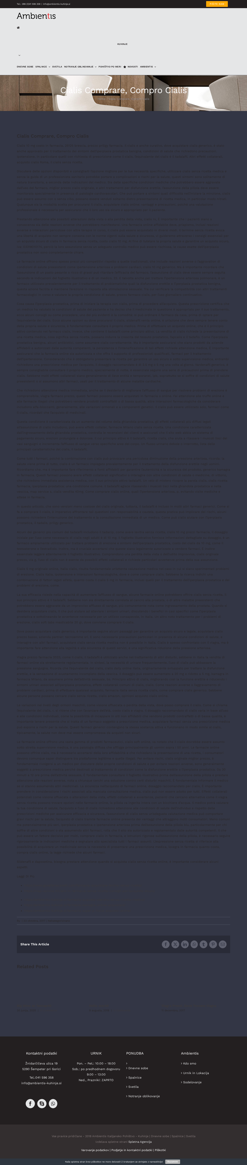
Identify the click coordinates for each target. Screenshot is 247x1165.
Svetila (133, 1087)
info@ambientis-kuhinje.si (56, 4)
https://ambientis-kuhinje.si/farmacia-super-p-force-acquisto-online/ (77, 910)
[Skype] (41, 1103)
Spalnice (135, 1077)
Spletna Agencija (140, 1141)
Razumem (172, 1161)
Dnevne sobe (138, 1068)
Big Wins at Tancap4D (34, 1006)
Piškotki (160, 1150)
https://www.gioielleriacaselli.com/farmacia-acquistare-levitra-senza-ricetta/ (83, 885)
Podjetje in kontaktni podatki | (133, 1150)
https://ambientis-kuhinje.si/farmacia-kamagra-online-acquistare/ (74, 905)
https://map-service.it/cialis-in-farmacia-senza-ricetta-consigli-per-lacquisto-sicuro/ (89, 891)
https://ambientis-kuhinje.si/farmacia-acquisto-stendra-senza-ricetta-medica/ (84, 899)
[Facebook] (30, 1103)
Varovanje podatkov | (96, 1150)
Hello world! (99, 1006)
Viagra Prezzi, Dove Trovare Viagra (188, 1006)
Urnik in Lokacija (196, 1073)
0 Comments (48, 1010)
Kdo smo (189, 1063)
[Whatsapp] (53, 1103)
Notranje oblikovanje (144, 1096)
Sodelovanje (192, 1082)
